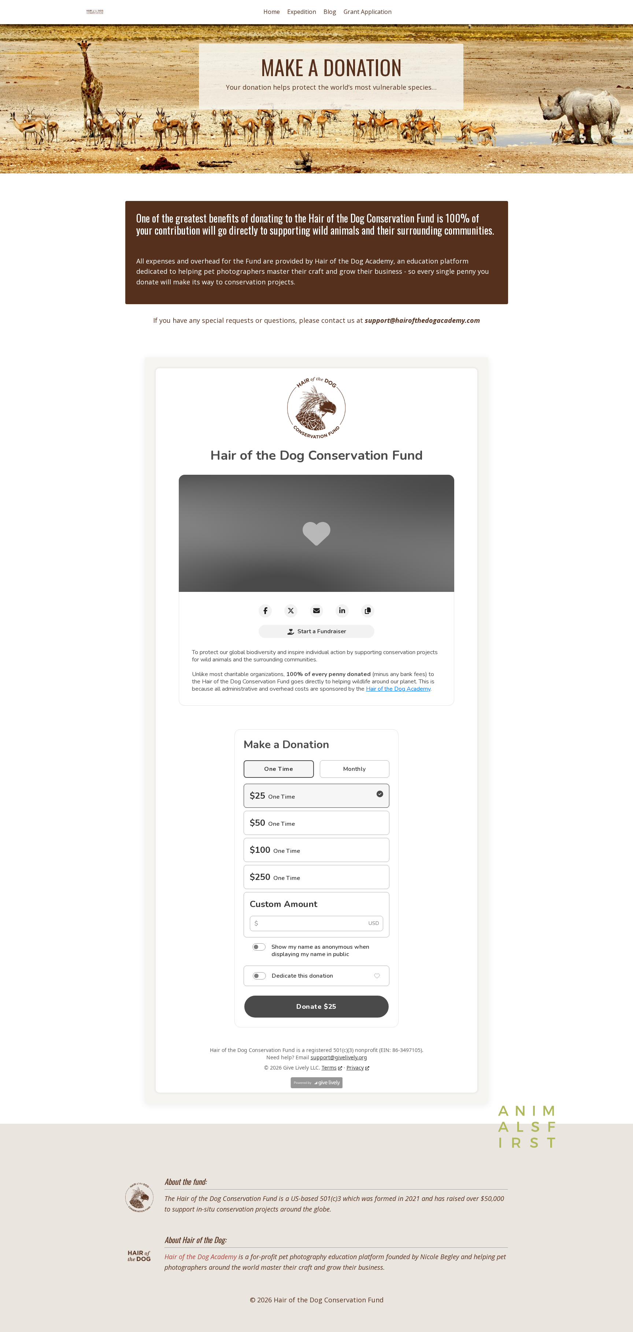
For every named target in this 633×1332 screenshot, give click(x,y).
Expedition (301, 12)
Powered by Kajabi (317, 1312)
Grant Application (368, 12)
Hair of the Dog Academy (354, 261)
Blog (329, 12)
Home (271, 12)
